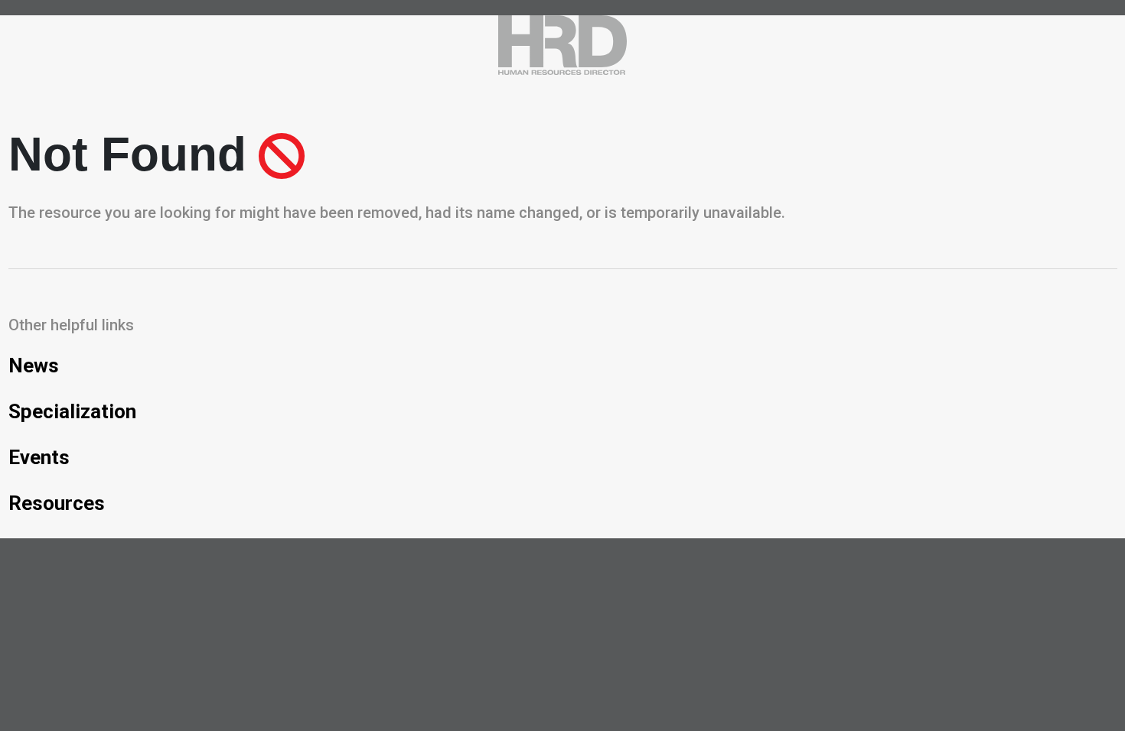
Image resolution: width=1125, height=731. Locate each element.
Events (39, 457)
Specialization (72, 411)
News (33, 365)
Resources (56, 503)
